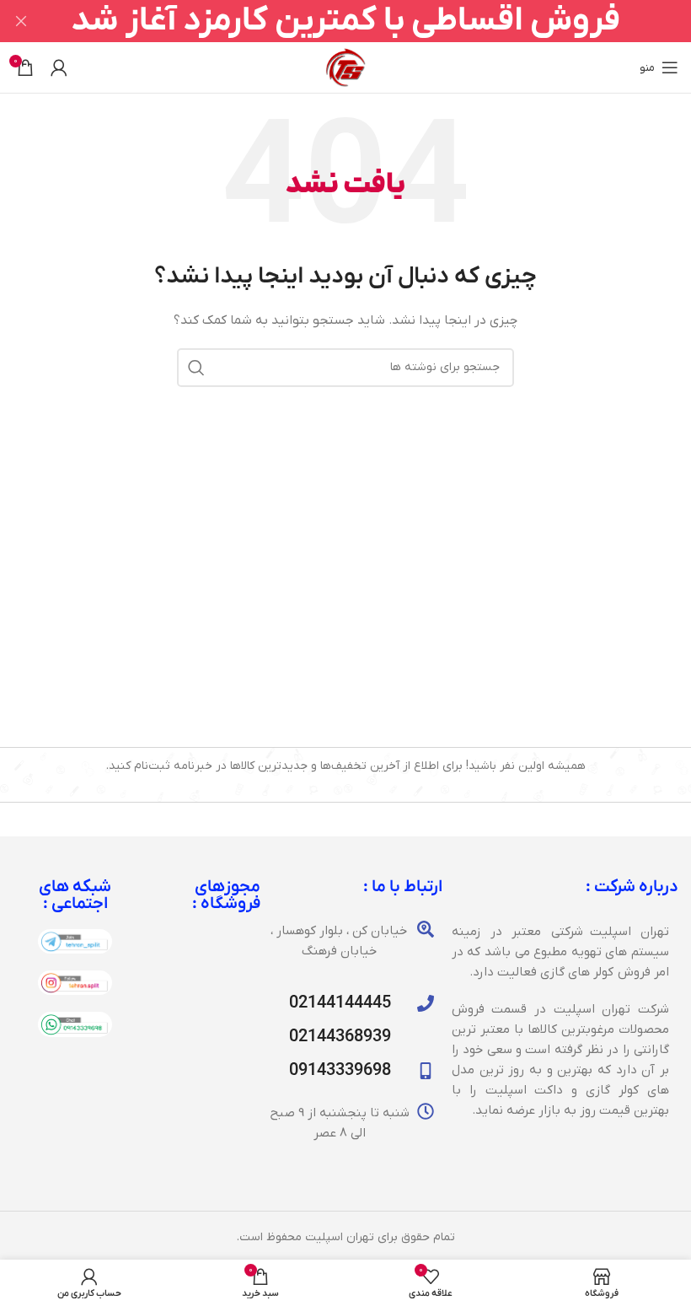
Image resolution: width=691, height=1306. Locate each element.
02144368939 (340, 1037)
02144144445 (340, 1003)
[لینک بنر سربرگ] (371, 21)
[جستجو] (196, 367)
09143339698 (340, 1071)
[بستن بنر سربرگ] (21, 21)
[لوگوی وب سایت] (345, 67)
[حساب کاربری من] (59, 67)
